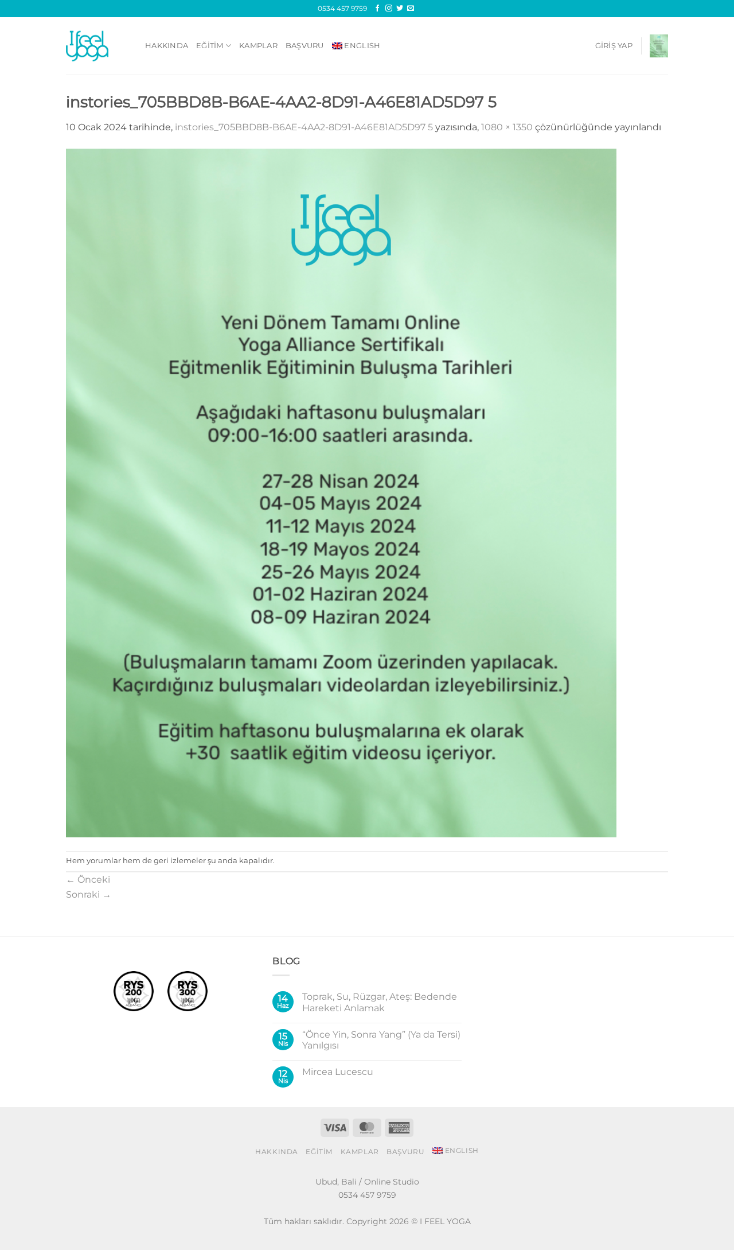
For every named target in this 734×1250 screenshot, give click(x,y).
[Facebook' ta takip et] (377, 9)
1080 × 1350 (507, 127)
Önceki (88, 879)
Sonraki (88, 894)
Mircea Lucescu (337, 1071)
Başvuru (305, 45)
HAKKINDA (166, 45)
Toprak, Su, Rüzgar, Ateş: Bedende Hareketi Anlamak (379, 1002)
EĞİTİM (210, 45)
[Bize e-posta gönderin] (410, 9)
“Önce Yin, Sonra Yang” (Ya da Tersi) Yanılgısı (381, 1040)
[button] (614, 46)
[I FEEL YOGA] (97, 46)
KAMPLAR (258, 45)
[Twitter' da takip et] (399, 9)
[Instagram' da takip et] (388, 9)
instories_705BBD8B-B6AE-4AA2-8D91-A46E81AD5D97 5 (304, 127)
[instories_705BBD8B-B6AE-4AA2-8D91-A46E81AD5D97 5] (341, 492)
